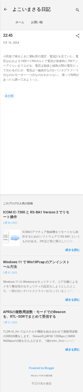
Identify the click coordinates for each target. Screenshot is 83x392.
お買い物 (37, 22)
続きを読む (72, 250)
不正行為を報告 (41, 383)
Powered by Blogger (41, 368)
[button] (77, 36)
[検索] (77, 10)
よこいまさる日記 (31, 9)
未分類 (9, 96)
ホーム (19, 22)
